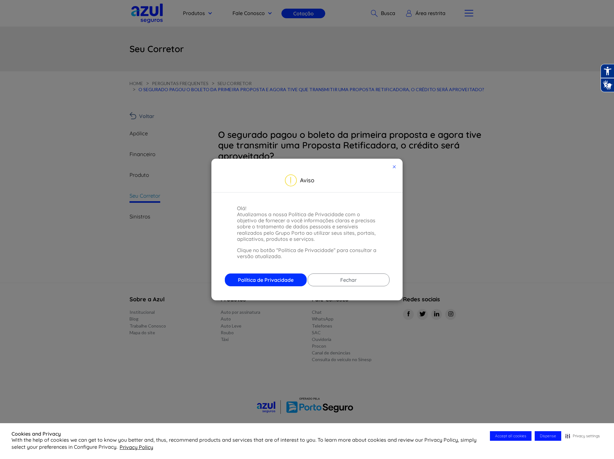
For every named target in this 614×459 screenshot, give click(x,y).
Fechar (348, 280)
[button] (582, 436)
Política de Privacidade (266, 280)
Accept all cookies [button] (510, 435)
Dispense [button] (548, 435)
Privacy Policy (136, 447)
